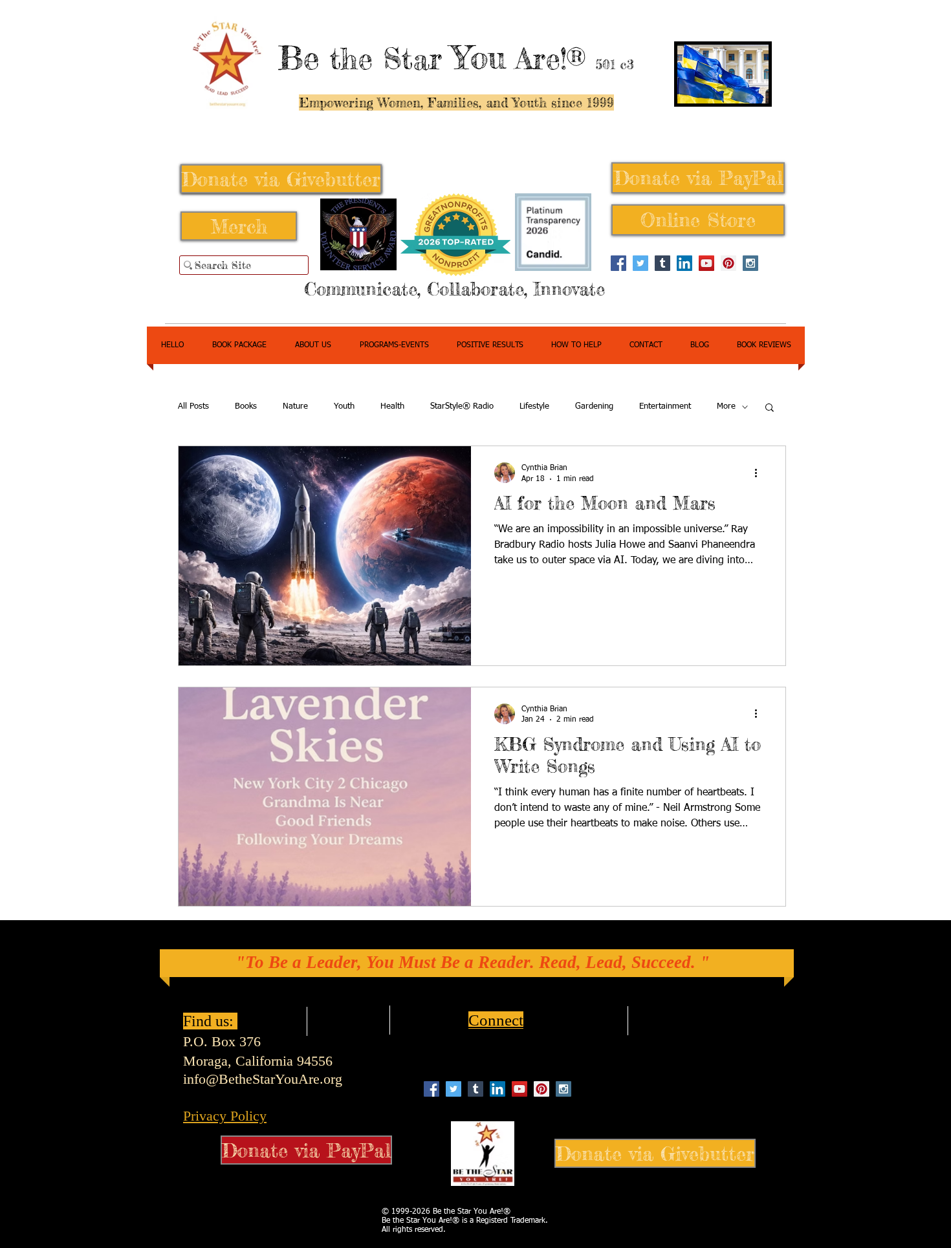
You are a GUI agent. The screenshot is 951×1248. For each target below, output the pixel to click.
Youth (344, 406)
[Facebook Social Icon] (618, 263)
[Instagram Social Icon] (750, 263)
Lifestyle (534, 406)
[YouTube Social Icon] (706, 263)
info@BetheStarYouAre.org (262, 1079)
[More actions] (760, 472)
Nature (295, 406)
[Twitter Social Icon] (640, 263)
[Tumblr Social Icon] (662, 263)
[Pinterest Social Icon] (728, 263)
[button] (769, 408)
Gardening (594, 406)
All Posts (193, 406)
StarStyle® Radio (462, 406)
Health (392, 406)
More (726, 406)
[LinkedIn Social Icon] (684, 263)
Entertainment (665, 406)
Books (246, 406)
